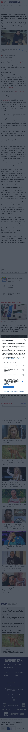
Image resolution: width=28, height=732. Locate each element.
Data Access (14, 391)
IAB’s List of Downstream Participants (15, 358)
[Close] (25, 340)
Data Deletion (6, 391)
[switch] (23, 365)
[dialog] (14, 366)
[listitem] (14, 362)
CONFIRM (8, 386)
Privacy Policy (21, 391)
